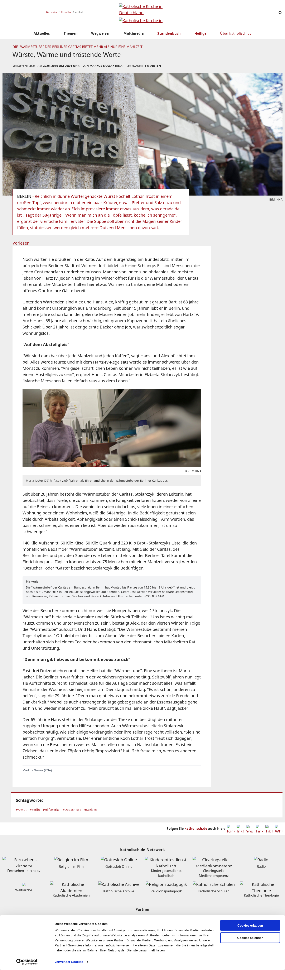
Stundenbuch (169, 33)
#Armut (21, 810)
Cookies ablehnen (250, 938)
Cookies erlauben (250, 925)
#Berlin (35, 810)
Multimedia (134, 33)
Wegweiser (100, 33)
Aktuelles (66, 12)
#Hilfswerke (51, 810)
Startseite (51, 12)
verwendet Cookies (69, 962)
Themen (71, 33)
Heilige (200, 33)
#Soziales (90, 810)
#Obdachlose (72, 810)
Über (235, 33)
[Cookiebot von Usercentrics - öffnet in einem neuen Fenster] (27, 962)
